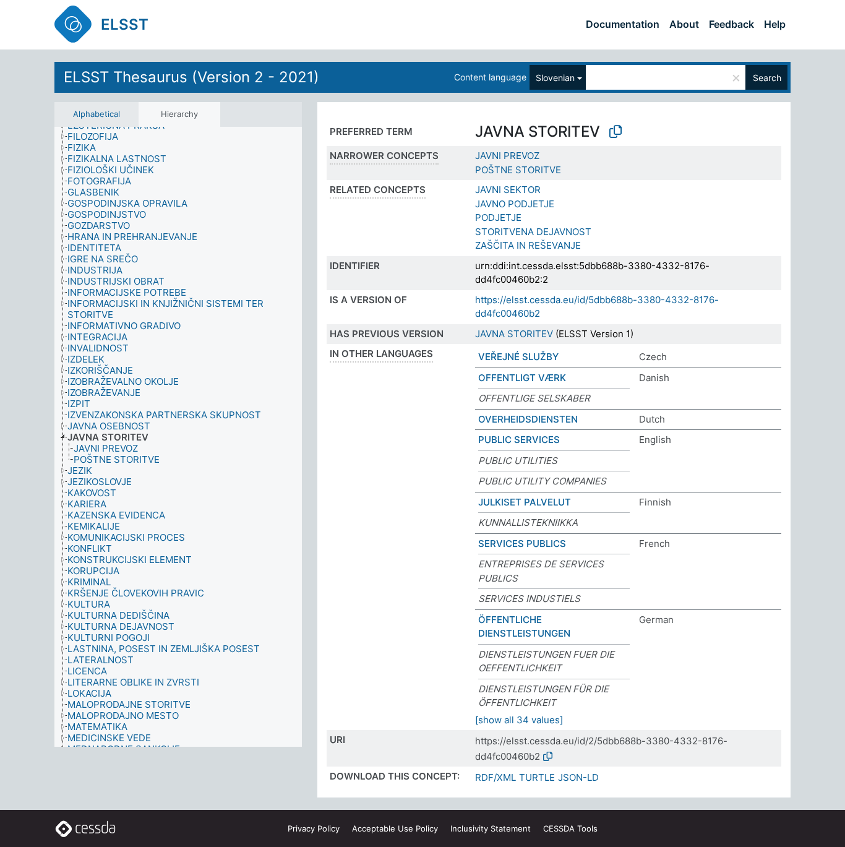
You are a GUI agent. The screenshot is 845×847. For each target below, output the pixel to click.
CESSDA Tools (570, 828)
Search (767, 77)
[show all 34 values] (519, 720)
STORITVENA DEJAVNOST (533, 232)
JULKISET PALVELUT (524, 502)
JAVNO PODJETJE (514, 204)
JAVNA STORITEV (514, 334)
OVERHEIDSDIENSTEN (528, 419)
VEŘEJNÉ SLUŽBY (518, 357)
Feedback (731, 24)
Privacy (314, 828)
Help (775, 24)
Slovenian (555, 77)
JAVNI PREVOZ (507, 155)
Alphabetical (96, 114)
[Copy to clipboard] (615, 132)
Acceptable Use (395, 828)
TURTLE (537, 777)
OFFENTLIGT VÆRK (522, 378)
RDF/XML (495, 777)
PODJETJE (498, 217)
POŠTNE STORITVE (518, 170)
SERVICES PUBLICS (522, 543)
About (684, 24)
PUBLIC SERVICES (519, 439)
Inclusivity (490, 828)
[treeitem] (98, 136)
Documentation (622, 24)
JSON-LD (578, 777)
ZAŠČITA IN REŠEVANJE (528, 245)
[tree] (178, 437)
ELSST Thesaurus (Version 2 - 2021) (191, 77)
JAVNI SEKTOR (508, 190)
